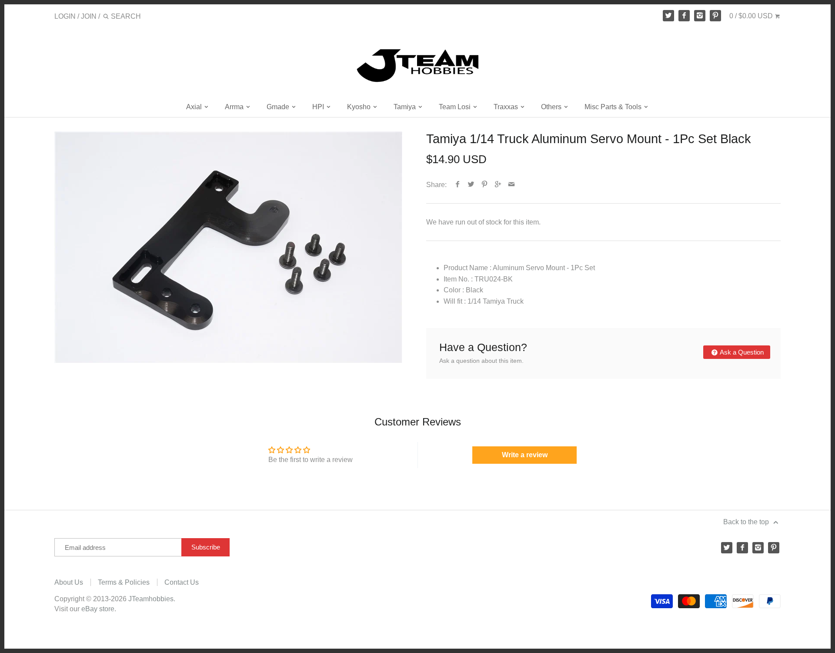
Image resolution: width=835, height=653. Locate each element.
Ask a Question (741, 352)
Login (65, 16)
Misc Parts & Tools (613, 107)
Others (552, 107)
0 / (751, 16)
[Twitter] (668, 15)
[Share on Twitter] (471, 184)
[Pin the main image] (484, 184)
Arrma (235, 107)
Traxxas (507, 107)
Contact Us (181, 582)
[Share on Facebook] (457, 184)
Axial (195, 107)
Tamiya (406, 107)
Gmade (279, 107)
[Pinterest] (715, 15)
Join (89, 16)
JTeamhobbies (151, 599)
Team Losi (455, 107)
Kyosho (359, 107)
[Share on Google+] (498, 184)
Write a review (525, 455)
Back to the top (747, 522)
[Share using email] (511, 184)
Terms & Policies (124, 582)
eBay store (97, 609)
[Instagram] (699, 15)
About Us (68, 582)
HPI (319, 107)
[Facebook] (684, 15)
